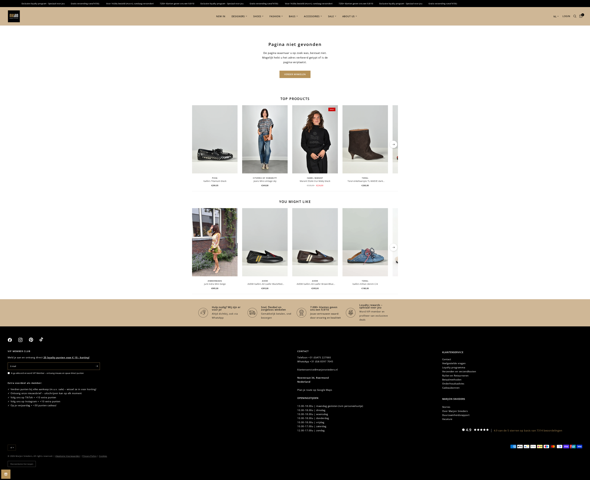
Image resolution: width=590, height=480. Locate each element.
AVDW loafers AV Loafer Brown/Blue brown (315, 284)
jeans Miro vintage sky (265, 181)
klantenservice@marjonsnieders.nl (317, 369)
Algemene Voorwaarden (67, 456)
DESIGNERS (238, 16)
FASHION (274, 16)
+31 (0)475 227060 (319, 357)
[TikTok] (44, 339)
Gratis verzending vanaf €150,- (73, 3)
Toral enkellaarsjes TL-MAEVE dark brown (365, 181)
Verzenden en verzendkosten (459, 371)
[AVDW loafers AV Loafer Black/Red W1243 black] (265, 242)
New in (220, 16)
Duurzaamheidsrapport (456, 415)
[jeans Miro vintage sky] (265, 139)
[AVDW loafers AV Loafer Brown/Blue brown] (315, 242)
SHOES (257, 16)
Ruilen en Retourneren (455, 375)
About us (348, 16)
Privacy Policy (89, 456)
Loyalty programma (453, 367)
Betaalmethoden (452, 379)
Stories (446, 406)
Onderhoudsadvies (453, 383)
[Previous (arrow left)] (196, 144)
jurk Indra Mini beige (215, 283)
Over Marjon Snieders (455, 411)
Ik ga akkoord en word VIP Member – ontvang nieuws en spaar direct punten (47, 373)
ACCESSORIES (312, 16)
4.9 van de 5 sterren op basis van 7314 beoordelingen (528, 430)
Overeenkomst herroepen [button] (21, 464)
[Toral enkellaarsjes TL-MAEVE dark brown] (365, 139)
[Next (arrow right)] (393, 144)
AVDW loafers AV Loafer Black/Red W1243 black (265, 284)
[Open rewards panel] (5, 474)
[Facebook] (13, 340)
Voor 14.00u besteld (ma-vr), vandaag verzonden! (118, 3)
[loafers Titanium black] (215, 139)
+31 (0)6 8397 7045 (321, 361)
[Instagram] (23, 340)
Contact (446, 359)
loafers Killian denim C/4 (365, 283)
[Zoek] (575, 16)
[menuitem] (220, 16)
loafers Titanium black (214, 181)
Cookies (103, 456)
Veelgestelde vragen (454, 363)
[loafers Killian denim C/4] (365, 242)
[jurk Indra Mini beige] (215, 242)
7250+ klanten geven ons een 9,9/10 (165, 3)
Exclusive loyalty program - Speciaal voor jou (31, 3)
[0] (580, 16)
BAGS (292, 16)
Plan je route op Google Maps (314, 389)
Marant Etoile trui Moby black (315, 181)
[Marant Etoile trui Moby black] (315, 139)
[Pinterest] (34, 339)
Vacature (447, 419)
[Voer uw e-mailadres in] (97, 366)
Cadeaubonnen (451, 387)
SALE (331, 16)
